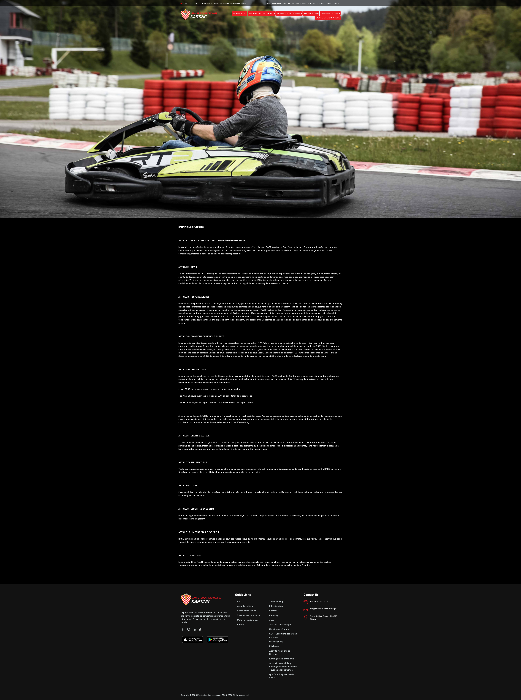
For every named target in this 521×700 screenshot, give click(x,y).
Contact (321, 3)
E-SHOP (336, 3)
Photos (311, 3)
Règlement (274, 646)
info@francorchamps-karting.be (233, 3)
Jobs (329, 3)
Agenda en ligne (279, 3)
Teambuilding (311, 13)
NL (186, 3)
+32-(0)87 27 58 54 (210, 3)
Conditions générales (279, 629)
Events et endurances (327, 17)
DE (196, 3)
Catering (273, 615)
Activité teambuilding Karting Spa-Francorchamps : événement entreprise (283, 666)
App (268, 3)
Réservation (239, 13)
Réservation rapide (246, 610)
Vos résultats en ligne (280, 624)
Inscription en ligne (297, 3)
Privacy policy (276, 641)
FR (181, 3)
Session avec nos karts (262, 13)
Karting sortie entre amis (281, 658)
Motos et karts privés (289, 13)
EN (191, 3)
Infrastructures (330, 13)
